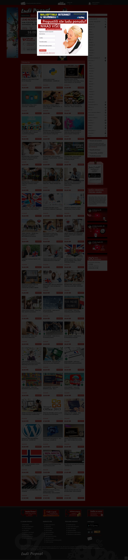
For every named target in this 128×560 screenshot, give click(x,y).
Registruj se (42, 50)
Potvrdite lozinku (43, 41)
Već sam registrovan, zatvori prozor (47, 53)
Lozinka (41, 37)
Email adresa (42, 33)
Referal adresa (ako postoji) (45, 45)
